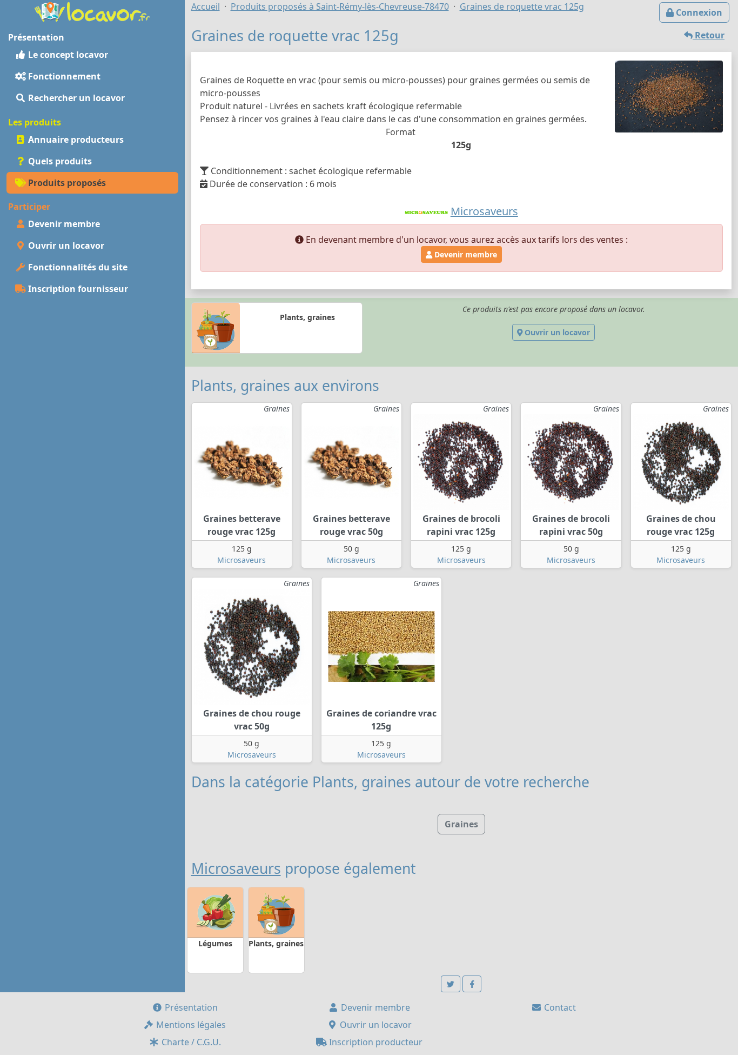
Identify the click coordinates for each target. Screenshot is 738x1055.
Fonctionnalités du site (77, 267)
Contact (559, 1007)
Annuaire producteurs (75, 139)
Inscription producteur (374, 1042)
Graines (461, 824)
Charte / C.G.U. (190, 1042)
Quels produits (59, 161)
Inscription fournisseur (77, 289)
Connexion (698, 12)
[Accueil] (92, 11)
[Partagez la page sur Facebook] (472, 984)
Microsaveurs (241, 560)
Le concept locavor (67, 55)
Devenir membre (63, 224)
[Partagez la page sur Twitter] (450, 984)
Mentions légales (190, 1025)
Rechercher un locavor (75, 98)
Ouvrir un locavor (65, 245)
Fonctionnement (63, 76)
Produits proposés (66, 183)
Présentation (190, 1007)
